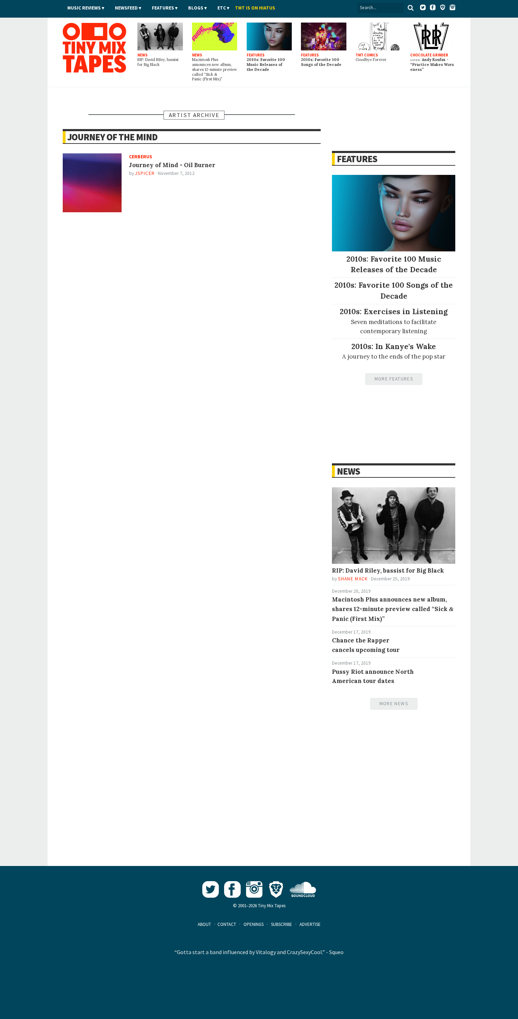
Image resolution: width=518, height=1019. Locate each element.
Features (163, 8)
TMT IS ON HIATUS (255, 8)
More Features (394, 379)
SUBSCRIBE (281, 924)
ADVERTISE (310, 924)
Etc (221, 8)
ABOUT (204, 924)
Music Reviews (84, 8)
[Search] (410, 8)
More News (394, 704)
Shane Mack (353, 579)
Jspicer (145, 173)
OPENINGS (253, 924)
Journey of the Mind (112, 137)
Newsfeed (126, 8)
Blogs (195, 8)
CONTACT (226, 924)
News (348, 471)
